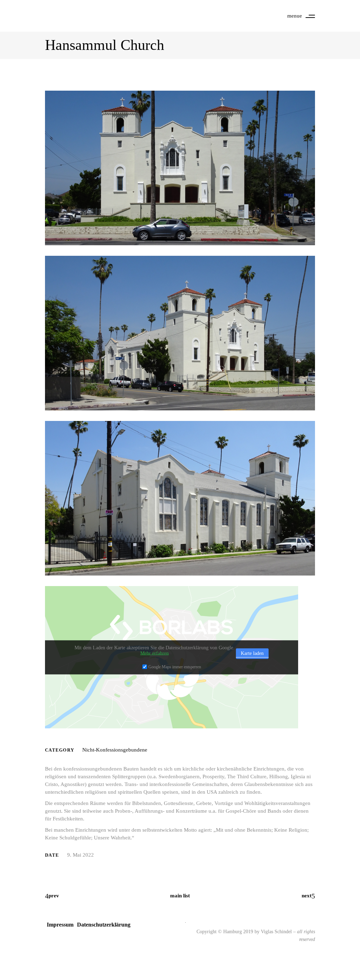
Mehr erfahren (154, 653)
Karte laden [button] (252, 653)
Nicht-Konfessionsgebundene (114, 750)
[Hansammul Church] (180, 498)
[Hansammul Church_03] (180, 333)
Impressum (60, 925)
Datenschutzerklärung (103, 925)
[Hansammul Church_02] (180, 168)
